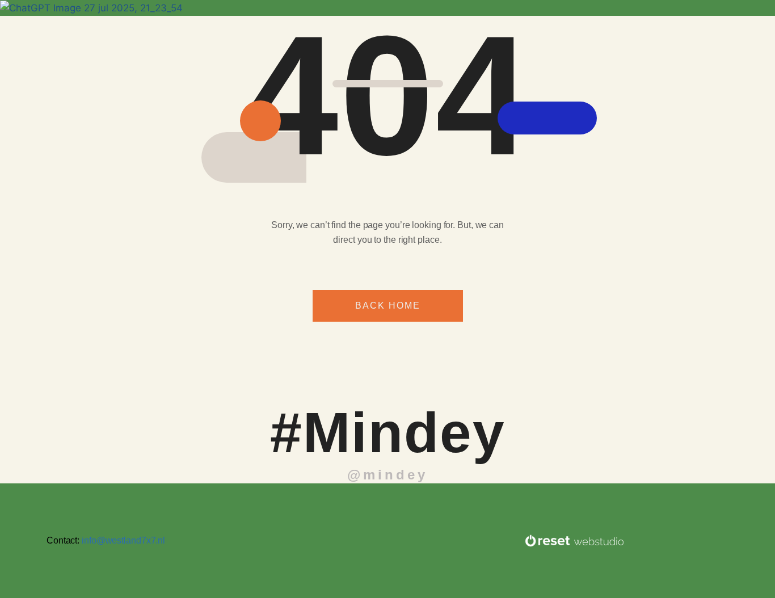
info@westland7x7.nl (123, 540)
